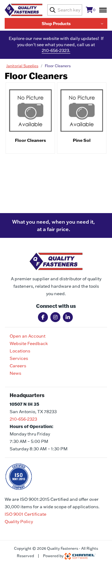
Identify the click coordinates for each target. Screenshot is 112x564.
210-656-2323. (56, 50)
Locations (20, 351)
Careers (18, 366)
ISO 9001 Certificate (25, 514)
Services (19, 358)
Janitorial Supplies (22, 65)
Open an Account (27, 336)
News (15, 373)
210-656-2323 (23, 419)
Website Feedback (29, 343)
